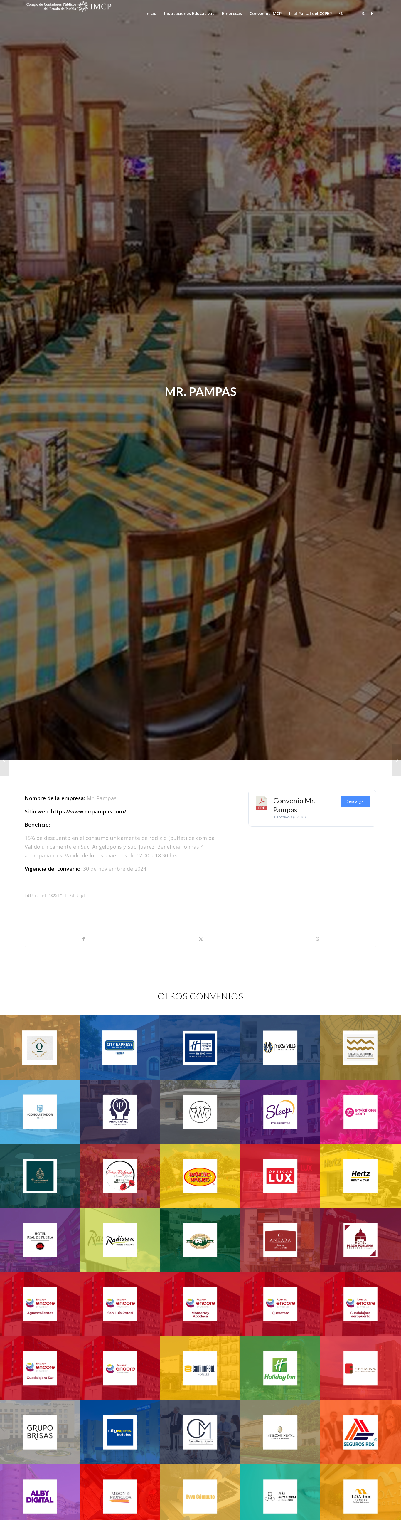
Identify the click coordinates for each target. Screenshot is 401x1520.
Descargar (355, 801)
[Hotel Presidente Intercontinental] (396, 760)
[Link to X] (363, 13)
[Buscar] (341, 13)
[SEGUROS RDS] (4, 760)
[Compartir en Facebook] (83, 938)
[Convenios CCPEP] (69, 13)
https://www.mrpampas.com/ (88, 811)
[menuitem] (151, 13)
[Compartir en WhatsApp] (317, 938)
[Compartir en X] (200, 938)
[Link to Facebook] (372, 13)
